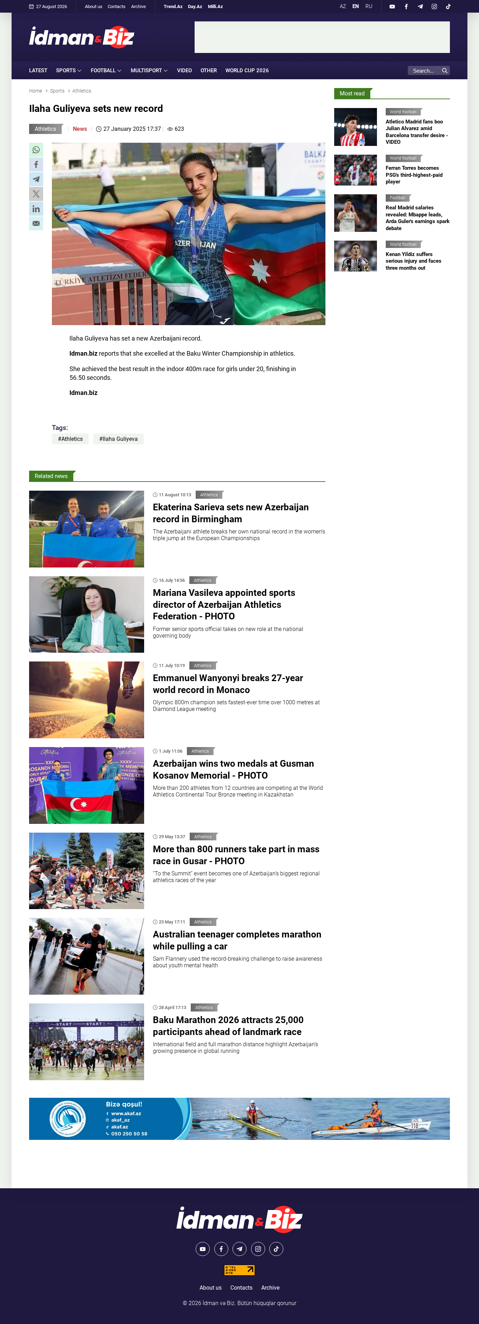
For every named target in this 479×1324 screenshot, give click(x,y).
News (80, 129)
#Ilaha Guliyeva (118, 439)
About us (93, 6)
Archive (138, 6)
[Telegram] (420, 6)
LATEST (38, 70)
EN (355, 6)
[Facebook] (406, 6)
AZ (343, 6)
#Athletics (70, 439)
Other (209, 70)
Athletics (45, 129)
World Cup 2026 (247, 70)
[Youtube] (392, 6)
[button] (36, 149)
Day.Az (195, 6)
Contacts (117, 6)
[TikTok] (448, 6)
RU (368, 6)
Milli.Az (215, 6)
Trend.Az (173, 6)
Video (184, 70)
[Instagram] (434, 6)
